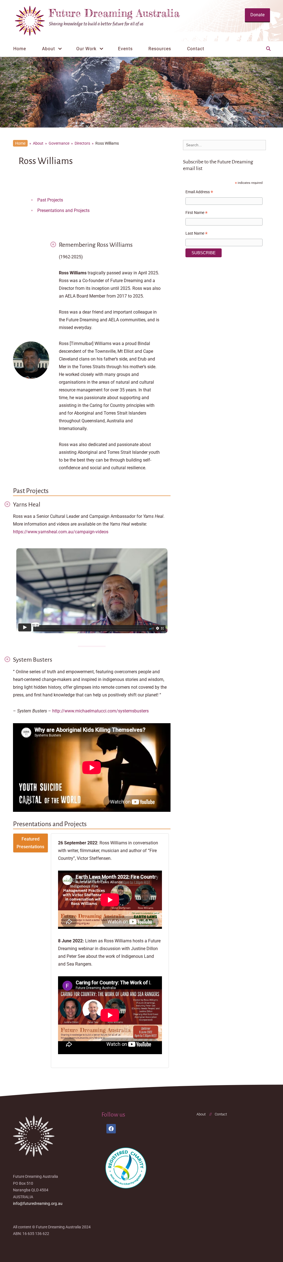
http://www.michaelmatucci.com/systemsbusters (100, 711)
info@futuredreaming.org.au (37, 1203)
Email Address (199, 192)
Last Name (196, 234)
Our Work (86, 48)
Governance (59, 143)
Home (19, 48)
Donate (257, 14)
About (48, 48)
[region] (141, 92)
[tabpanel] (110, 950)
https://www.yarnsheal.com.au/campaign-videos (60, 531)
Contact (195, 48)
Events (125, 48)
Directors (82, 143)
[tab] (30, 843)
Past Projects (50, 200)
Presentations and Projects (63, 210)
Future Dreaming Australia (114, 13)
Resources (159, 48)
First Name (196, 213)
